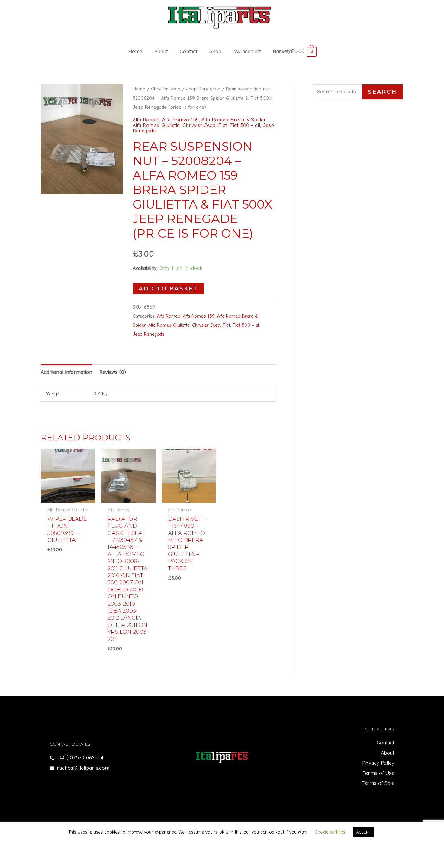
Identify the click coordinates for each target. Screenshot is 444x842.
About (161, 51)
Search (382, 92)
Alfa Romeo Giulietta (156, 125)
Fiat (222, 125)
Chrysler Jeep (165, 89)
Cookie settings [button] (329, 832)
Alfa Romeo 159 (180, 120)
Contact (188, 51)
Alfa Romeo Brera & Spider (233, 120)
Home (135, 51)
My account (247, 51)
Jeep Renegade (203, 89)
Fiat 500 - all (245, 125)
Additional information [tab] (66, 372)
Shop (215, 51)
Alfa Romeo (146, 120)
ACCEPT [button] (363, 832)
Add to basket (168, 288)
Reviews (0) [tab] (112, 372)
